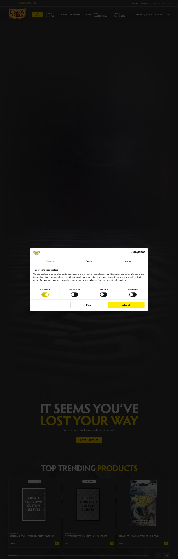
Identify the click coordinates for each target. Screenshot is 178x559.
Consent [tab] (50, 261)
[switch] (74, 294)
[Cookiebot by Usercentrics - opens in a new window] (133, 253)
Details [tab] (89, 261)
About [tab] (128, 261)
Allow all (126, 305)
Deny (88, 305)
